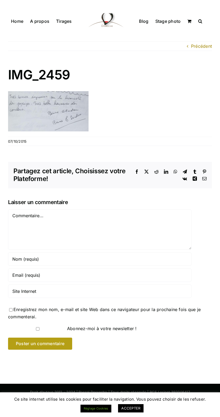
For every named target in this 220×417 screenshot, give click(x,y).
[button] (200, 20)
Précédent (201, 46)
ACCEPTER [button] (130, 408)
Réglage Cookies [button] (96, 408)
